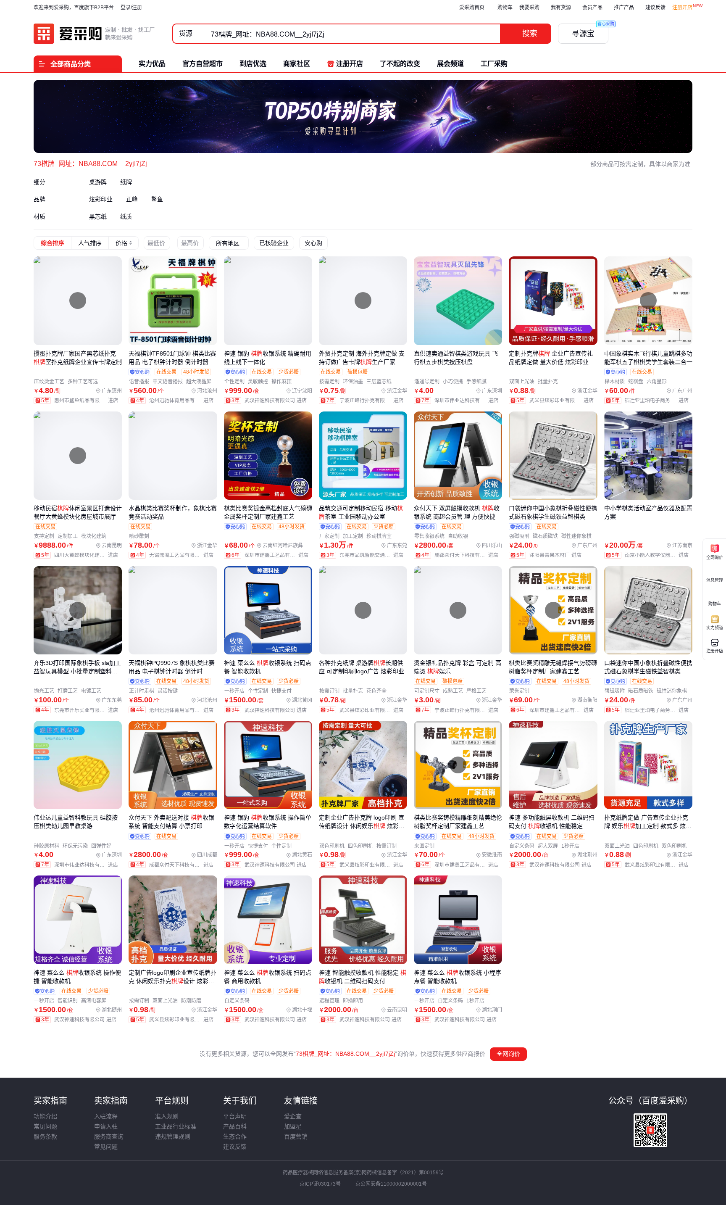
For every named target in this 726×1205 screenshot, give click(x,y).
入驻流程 (106, 1116)
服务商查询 (109, 1136)
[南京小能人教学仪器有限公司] (658, 555)
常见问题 (45, 1126)
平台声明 (235, 1116)
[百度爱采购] (94, 34)
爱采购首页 (471, 8)
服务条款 (45, 1136)
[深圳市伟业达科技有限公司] (468, 400)
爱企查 (293, 1116)
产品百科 (235, 1126)
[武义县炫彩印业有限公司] (563, 400)
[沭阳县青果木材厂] (557, 555)
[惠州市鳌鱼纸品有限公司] (88, 400)
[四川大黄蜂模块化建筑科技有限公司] (88, 555)
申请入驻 (106, 1126)
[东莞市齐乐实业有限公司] (88, 710)
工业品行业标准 (175, 1126)
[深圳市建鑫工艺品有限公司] (278, 555)
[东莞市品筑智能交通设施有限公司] (373, 555)
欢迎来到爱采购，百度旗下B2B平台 (74, 8)
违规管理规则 (172, 1136)
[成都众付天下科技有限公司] (468, 555)
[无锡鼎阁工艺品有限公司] (183, 555)
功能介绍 (45, 1116)
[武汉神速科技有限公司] (277, 400)
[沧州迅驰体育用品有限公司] (183, 400)
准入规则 (167, 1116)
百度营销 (296, 1136)
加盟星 (293, 1126)
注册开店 (682, 8)
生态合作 (235, 1136)
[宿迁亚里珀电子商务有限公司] (658, 400)
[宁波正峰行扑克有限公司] (373, 400)
